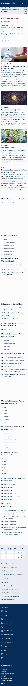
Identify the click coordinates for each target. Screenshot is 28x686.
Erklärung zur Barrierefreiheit (8, 675)
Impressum (4, 669)
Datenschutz (4, 671)
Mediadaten (4, 676)
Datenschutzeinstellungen (7, 673)
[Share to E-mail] (2, 41)
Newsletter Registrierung (7, 680)
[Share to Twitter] (9, 41)
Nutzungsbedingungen (6, 678)
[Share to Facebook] (6, 41)
